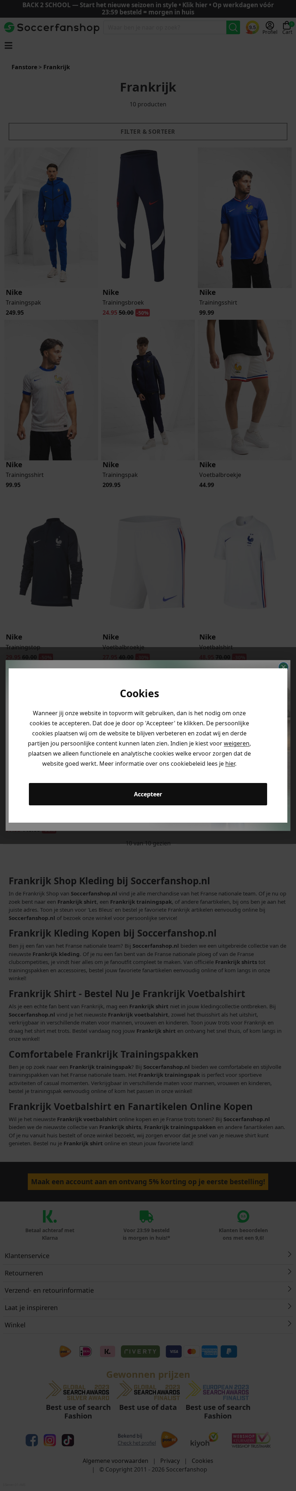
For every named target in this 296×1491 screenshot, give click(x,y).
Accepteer (148, 794)
